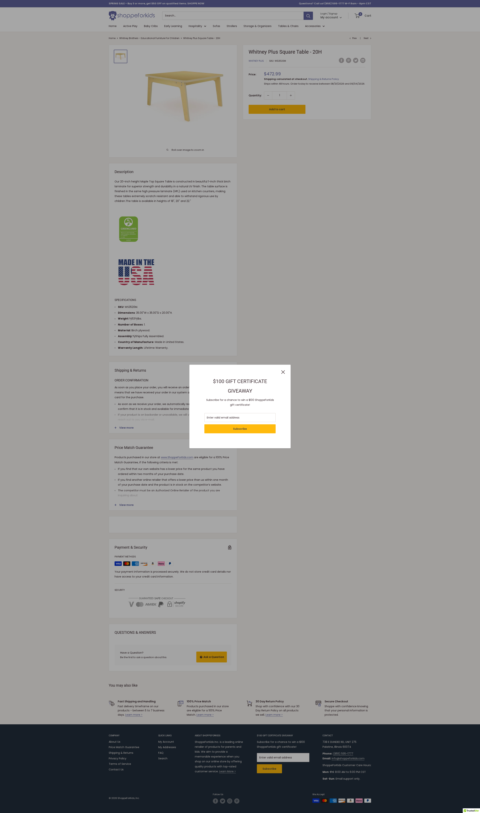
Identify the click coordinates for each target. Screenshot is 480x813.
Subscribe (240, 429)
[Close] (283, 371)
